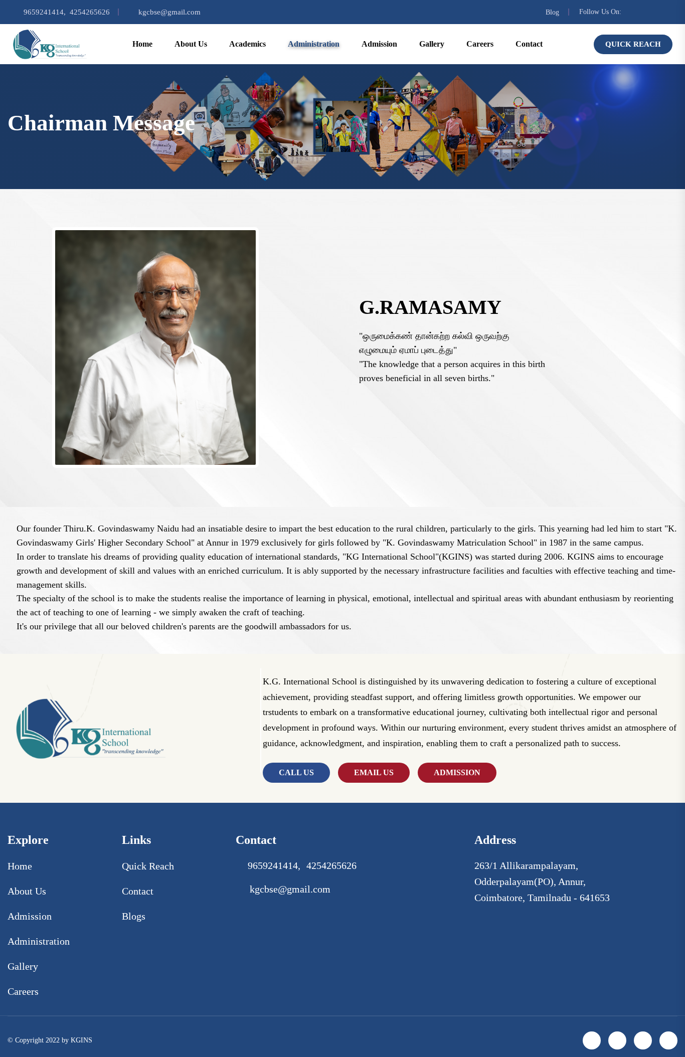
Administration (39, 941)
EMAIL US (374, 772)
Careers (479, 44)
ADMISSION (457, 772)
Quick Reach (633, 44)
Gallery (431, 44)
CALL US (296, 772)
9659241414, (45, 12)
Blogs (133, 916)
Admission (30, 916)
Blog (552, 12)
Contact (529, 44)
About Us (27, 891)
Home (142, 44)
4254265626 (90, 12)
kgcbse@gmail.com (169, 12)
